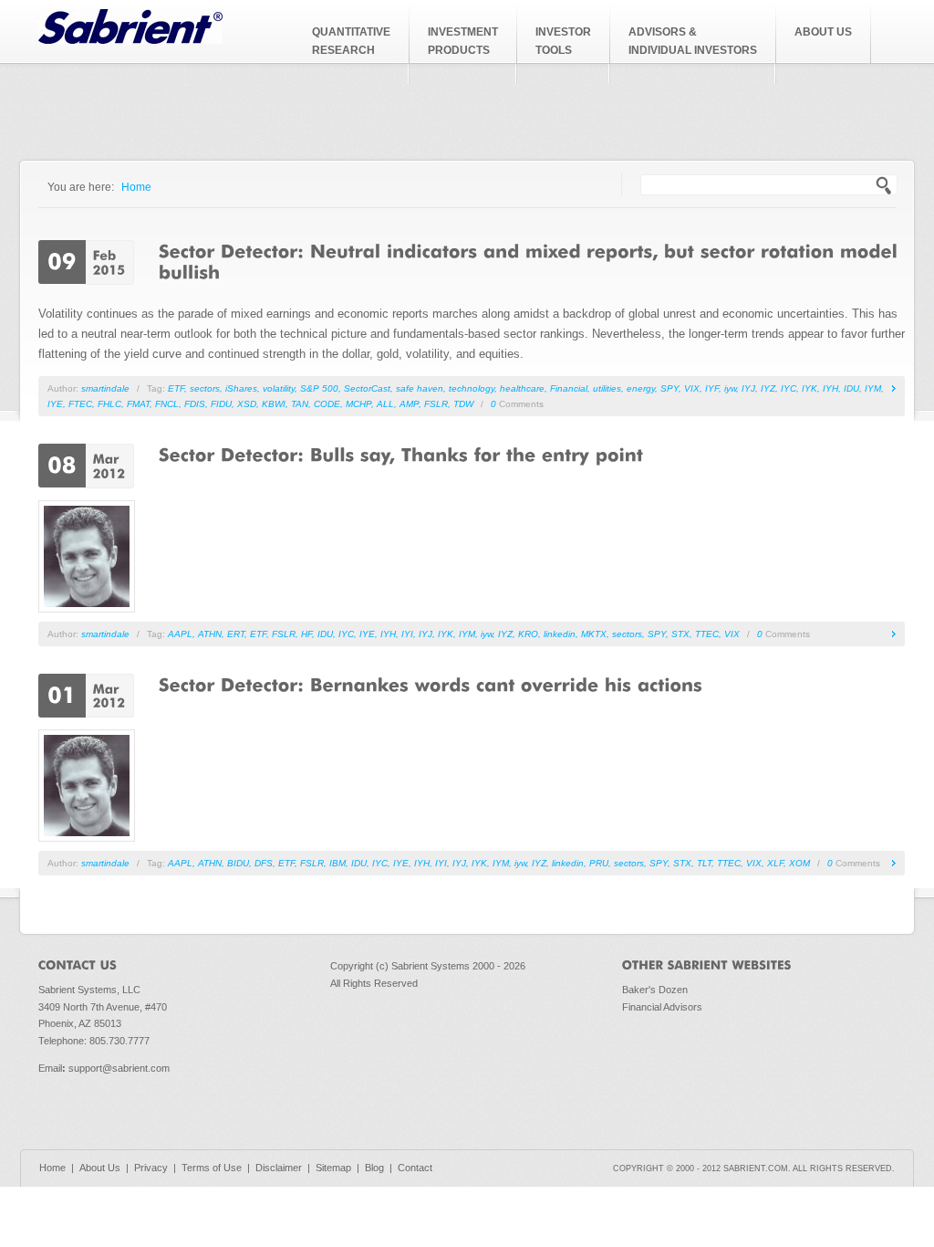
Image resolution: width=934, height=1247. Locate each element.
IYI (407, 634)
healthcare (522, 388)
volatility (279, 388)
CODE (327, 404)
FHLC (109, 404)
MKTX (594, 634)
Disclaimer (278, 1167)
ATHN (210, 634)
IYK (809, 388)
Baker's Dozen (655, 989)
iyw (730, 388)
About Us (99, 1167)
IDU (851, 388)
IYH (830, 388)
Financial (568, 388)
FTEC (80, 404)
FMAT (138, 404)
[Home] (130, 40)
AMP (409, 404)
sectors (205, 388)
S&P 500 (319, 388)
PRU (598, 863)
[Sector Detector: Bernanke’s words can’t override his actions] (430, 684)
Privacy (151, 1167)
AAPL (180, 634)
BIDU (238, 863)
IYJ (748, 388)
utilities (607, 388)
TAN (299, 404)
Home (136, 187)
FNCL (167, 404)
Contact (415, 1167)
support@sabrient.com (119, 1068)
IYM (873, 388)
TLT (704, 863)
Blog (374, 1167)
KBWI (273, 404)
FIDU (221, 404)
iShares (241, 388)
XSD (246, 404)
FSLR (436, 404)
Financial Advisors (662, 1006)
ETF (176, 388)
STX (680, 634)
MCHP (358, 404)
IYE (55, 404)
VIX (692, 388)
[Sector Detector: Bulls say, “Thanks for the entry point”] (404, 454)
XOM (799, 863)
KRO (528, 634)
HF (306, 634)
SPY (669, 388)
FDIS (194, 404)
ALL (385, 404)
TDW (463, 404)
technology (471, 388)
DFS (263, 863)
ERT (235, 634)
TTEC (707, 634)
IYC (788, 388)
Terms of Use (212, 1167)
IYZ (768, 388)
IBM (337, 863)
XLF (775, 863)
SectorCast (367, 388)
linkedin (560, 634)
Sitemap (333, 1167)
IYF (712, 388)
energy (641, 388)
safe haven (419, 388)
